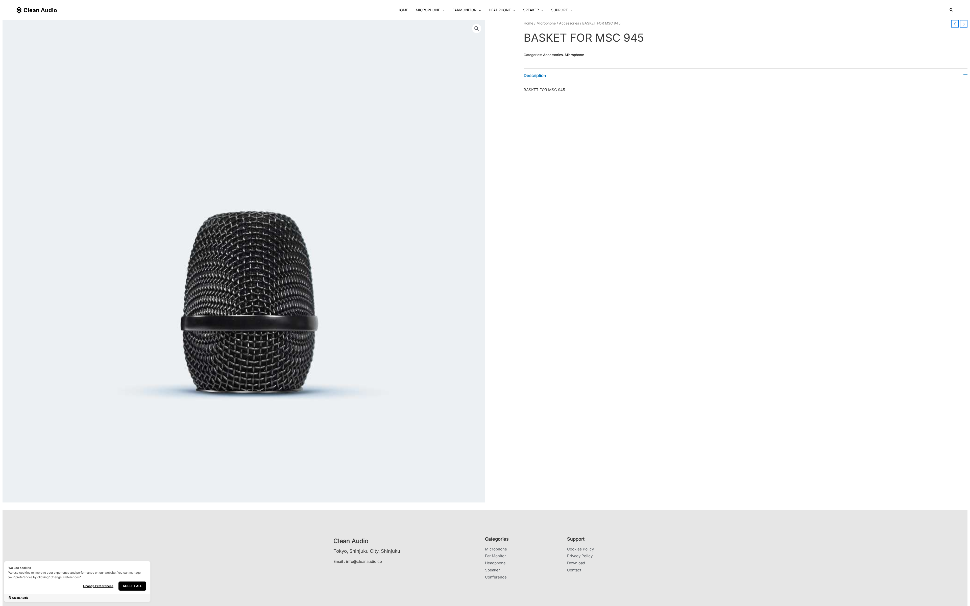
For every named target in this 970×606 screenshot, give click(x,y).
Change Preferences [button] (98, 586)
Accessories (569, 23)
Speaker (492, 570)
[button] (442, 10)
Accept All (132, 586)
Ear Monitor (495, 555)
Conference (496, 577)
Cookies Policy (580, 549)
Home (528, 23)
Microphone (546, 23)
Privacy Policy (580, 555)
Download (576, 563)
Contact (574, 570)
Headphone (495, 563)
